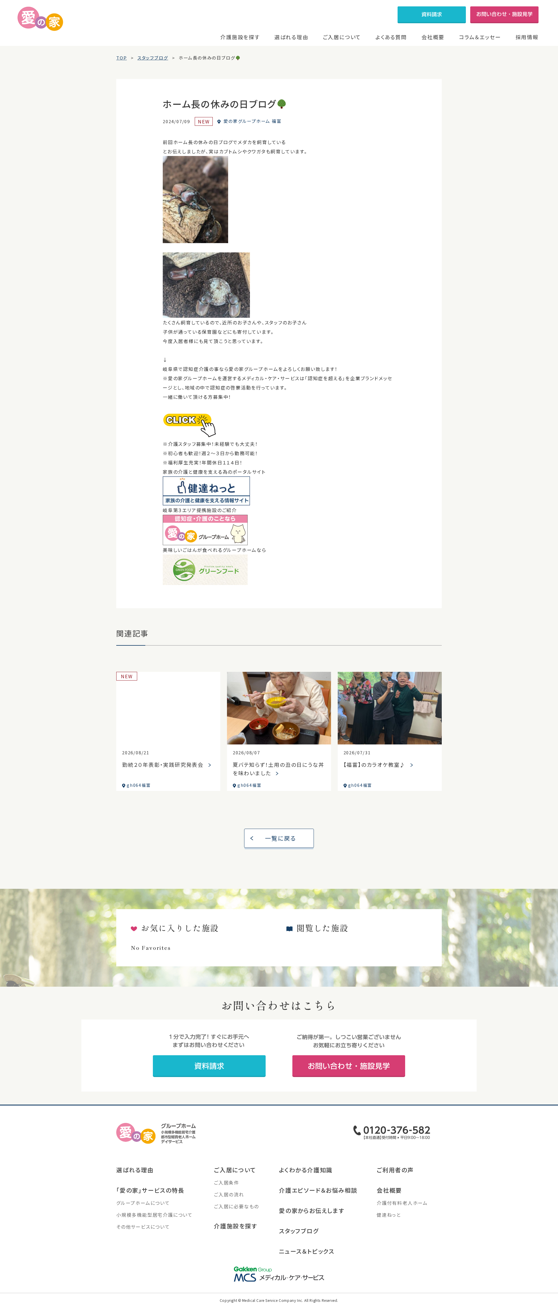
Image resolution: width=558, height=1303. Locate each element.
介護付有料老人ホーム (402, 1202)
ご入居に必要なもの (236, 1206)
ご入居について (342, 37)
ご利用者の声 (395, 1170)
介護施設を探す (240, 37)
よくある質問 (391, 37)
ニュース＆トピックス (307, 1251)
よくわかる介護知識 (305, 1170)
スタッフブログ (299, 1231)
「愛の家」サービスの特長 (150, 1190)
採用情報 (527, 37)
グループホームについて (143, 1202)
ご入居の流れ (229, 1194)
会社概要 (432, 37)
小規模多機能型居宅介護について (154, 1214)
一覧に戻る (280, 838)
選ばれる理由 (291, 37)
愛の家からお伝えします (311, 1210)
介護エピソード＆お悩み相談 (318, 1190)
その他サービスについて (143, 1226)
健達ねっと (389, 1214)
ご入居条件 (226, 1182)
